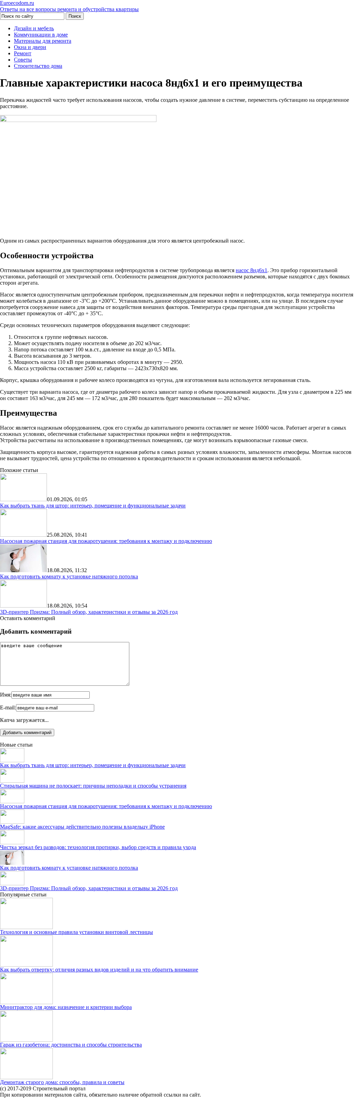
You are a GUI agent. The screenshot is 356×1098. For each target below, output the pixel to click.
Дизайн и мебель (34, 28)
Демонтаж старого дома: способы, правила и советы (62, 1082)
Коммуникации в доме (41, 35)
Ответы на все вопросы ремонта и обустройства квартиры (69, 6)
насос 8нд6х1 (251, 270)
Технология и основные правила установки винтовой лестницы (76, 932)
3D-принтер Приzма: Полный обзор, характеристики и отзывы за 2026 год (89, 612)
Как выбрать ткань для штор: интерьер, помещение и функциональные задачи (93, 506)
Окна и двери (30, 47)
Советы (23, 60)
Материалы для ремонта (42, 41)
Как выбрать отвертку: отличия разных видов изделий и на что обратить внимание (99, 970)
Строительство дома (38, 66)
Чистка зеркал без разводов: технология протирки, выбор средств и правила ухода (98, 847)
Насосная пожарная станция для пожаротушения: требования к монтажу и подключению (106, 541)
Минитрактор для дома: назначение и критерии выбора (66, 1007)
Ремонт (22, 53)
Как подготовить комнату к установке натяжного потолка (69, 576)
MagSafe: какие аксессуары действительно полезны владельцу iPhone (82, 827)
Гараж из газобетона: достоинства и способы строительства (71, 1045)
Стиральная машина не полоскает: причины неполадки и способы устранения (93, 786)
